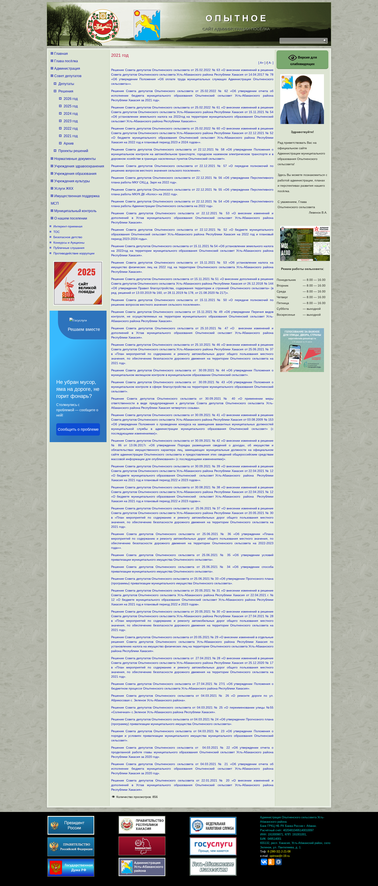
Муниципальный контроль (75, 211)
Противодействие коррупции (73, 253)
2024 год (71, 113)
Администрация (67, 68)
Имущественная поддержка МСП (75, 199)
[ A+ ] (262, 62)
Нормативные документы (75, 159)
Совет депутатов (68, 76)
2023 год (71, 121)
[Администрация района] (145, 24)
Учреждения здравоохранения (79, 166)
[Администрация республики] (101, 24)
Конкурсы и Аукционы (68, 242)
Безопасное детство (67, 237)
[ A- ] (270, 62)
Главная (61, 53)
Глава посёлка (66, 61)
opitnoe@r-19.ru (280, 856)
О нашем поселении (70, 218)
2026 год (71, 99)
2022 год (71, 128)
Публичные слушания (68, 248)
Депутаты (66, 84)
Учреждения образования (75, 173)
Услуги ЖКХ (64, 188)
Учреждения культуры (72, 181)
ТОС (56, 232)
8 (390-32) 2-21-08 (279, 851)
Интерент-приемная (67, 226)
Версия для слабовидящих (303, 60)
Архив (69, 143)
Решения (65, 91)
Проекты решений (73, 151)
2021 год (71, 136)
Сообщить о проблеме (78, 429)
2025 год (71, 106)
